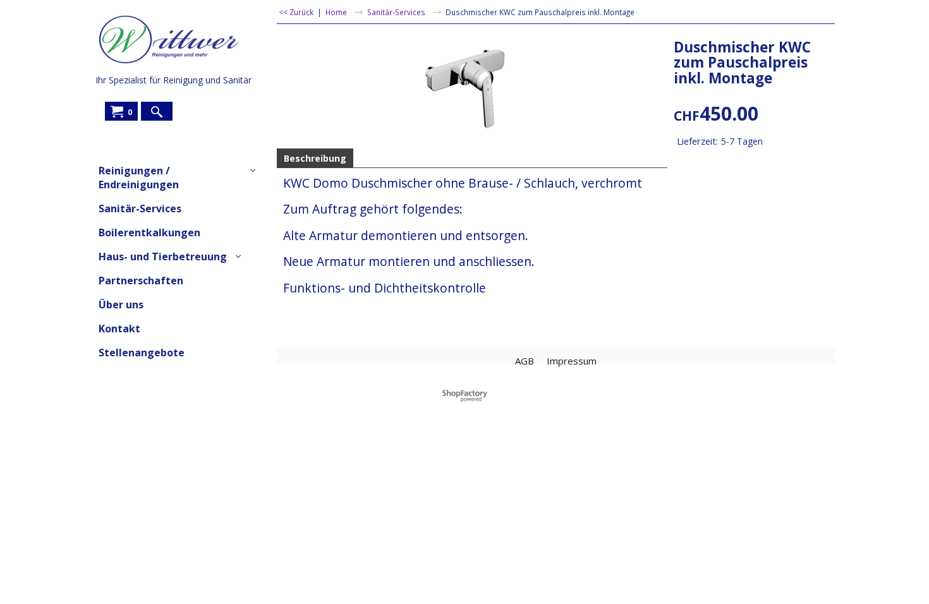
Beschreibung (315, 158)
